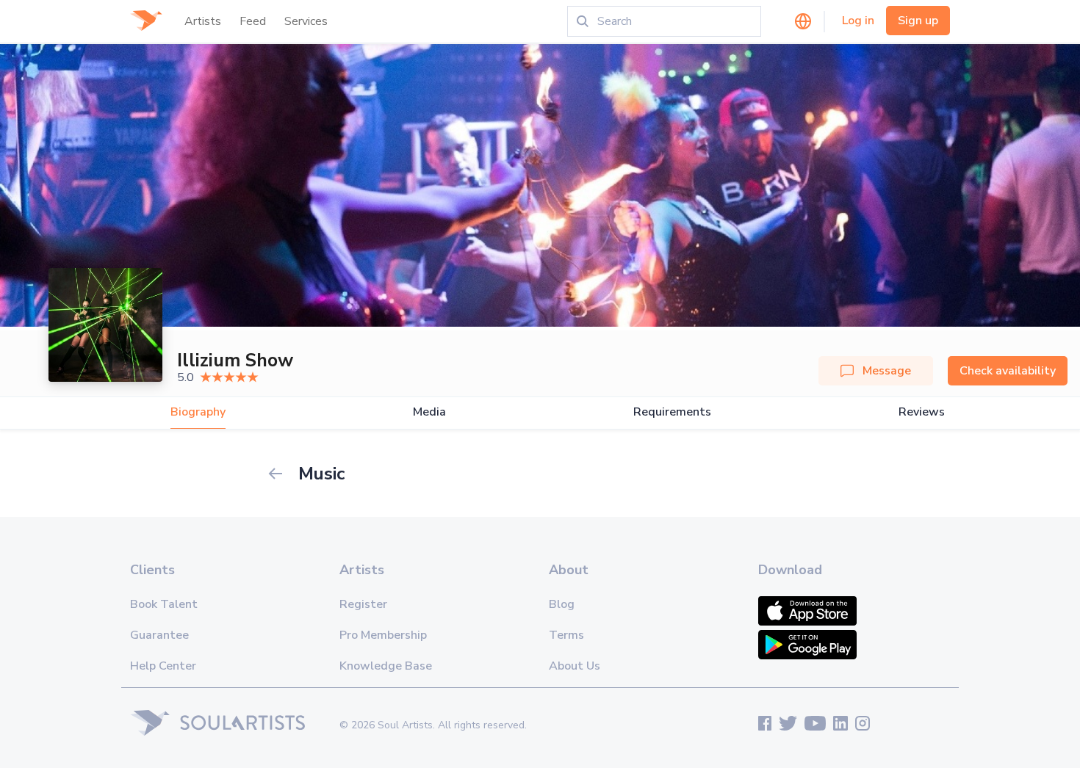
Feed (253, 21)
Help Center (163, 666)
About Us (574, 666)
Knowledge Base (385, 666)
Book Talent (164, 604)
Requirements (672, 412)
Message (887, 371)
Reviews (922, 412)
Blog (562, 604)
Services (306, 21)
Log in (858, 20)
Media (429, 412)
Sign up (918, 20)
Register (363, 604)
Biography (198, 412)
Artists (202, 21)
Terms (566, 635)
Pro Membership (383, 635)
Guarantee (159, 635)
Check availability (1008, 371)
